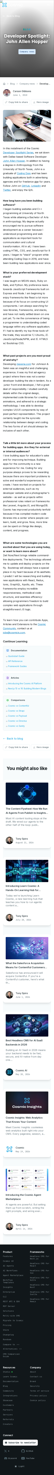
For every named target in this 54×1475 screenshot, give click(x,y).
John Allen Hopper (14, 160)
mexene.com (23, 364)
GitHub (26, 185)
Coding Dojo (24, 173)
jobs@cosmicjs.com (14, 632)
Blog (12, 83)
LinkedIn (36, 185)
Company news (27, 83)
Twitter (7, 189)
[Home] (4, 84)
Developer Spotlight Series (18, 152)
